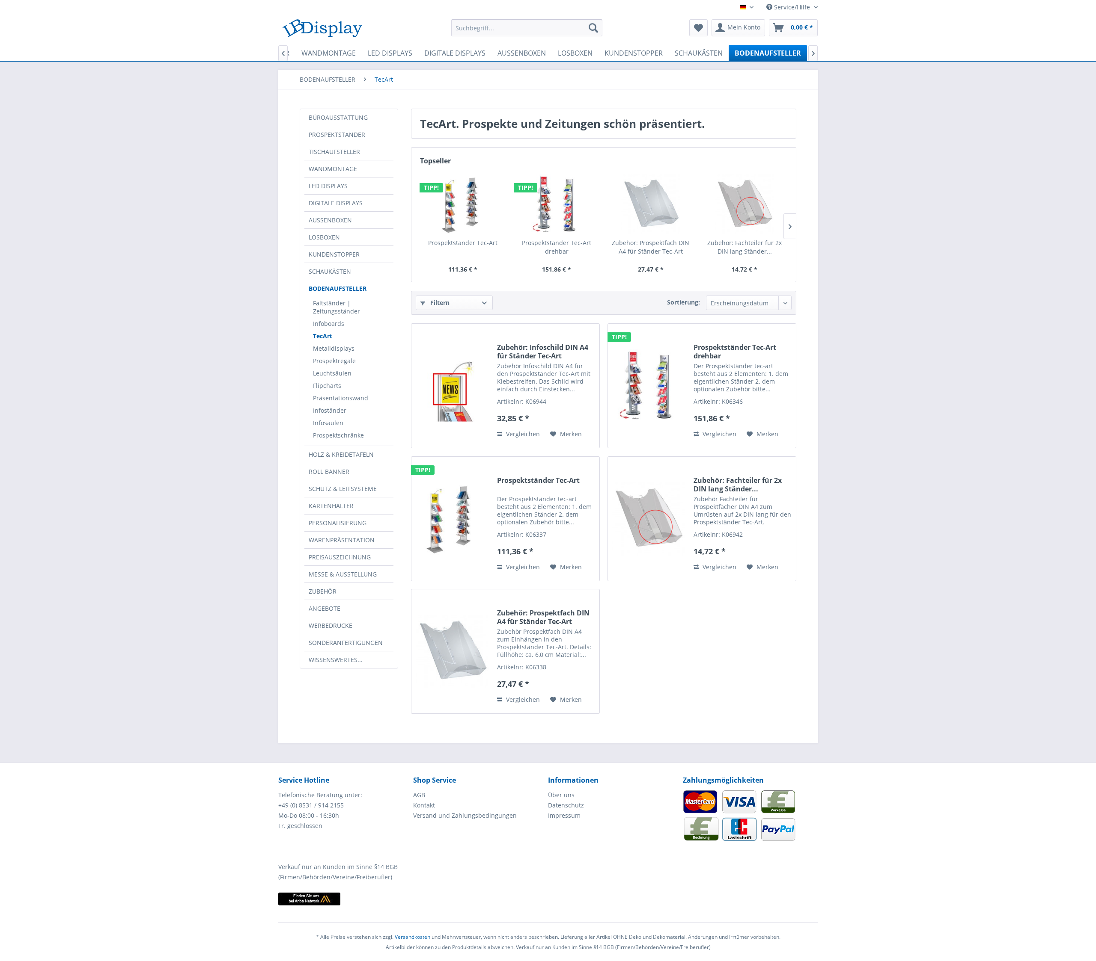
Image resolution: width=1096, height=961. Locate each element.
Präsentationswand (340, 398)
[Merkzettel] (698, 27)
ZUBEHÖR (323, 591)
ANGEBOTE (324, 608)
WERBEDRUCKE (330, 625)
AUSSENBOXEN (330, 220)
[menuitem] (526, 27)
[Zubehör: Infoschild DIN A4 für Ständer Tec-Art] (452, 385)
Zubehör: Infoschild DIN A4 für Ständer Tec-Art (542, 351)
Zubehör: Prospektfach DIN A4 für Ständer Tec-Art (650, 247)
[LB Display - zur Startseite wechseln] (322, 30)
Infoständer (329, 410)
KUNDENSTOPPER (334, 254)
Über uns (561, 795)
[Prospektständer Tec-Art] (463, 204)
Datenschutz (566, 805)
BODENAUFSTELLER (337, 288)
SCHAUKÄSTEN (330, 271)
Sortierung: (683, 302)
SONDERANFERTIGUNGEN (346, 643)
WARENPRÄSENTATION (342, 540)
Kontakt (424, 805)
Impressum (564, 815)
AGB (419, 795)
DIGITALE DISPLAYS (336, 203)
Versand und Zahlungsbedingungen (465, 815)
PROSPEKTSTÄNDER (337, 134)
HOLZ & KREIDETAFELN (341, 454)
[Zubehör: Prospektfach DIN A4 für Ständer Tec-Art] (651, 204)
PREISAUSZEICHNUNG (340, 557)
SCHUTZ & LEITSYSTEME (343, 489)
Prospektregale (334, 361)
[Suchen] (593, 27)
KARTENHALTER (331, 506)
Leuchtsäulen (332, 373)
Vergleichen (522, 434)
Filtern (439, 303)
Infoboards (328, 323)
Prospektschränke (338, 435)
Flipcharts (327, 385)
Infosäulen (328, 423)
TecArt (322, 336)
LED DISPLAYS (328, 186)
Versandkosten (412, 936)
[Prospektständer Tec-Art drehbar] (557, 204)
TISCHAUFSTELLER (334, 152)
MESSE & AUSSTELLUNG (343, 574)
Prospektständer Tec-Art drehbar (556, 247)
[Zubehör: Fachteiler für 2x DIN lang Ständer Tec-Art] (745, 204)
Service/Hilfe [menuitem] (792, 7)
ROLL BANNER (329, 471)
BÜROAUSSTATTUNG (338, 117)
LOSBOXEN (324, 237)
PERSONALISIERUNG (337, 523)
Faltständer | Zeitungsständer (336, 307)
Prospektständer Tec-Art (462, 243)
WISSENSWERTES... (336, 660)
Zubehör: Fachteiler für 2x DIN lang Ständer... (744, 247)
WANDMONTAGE (333, 169)
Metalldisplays (333, 348)
